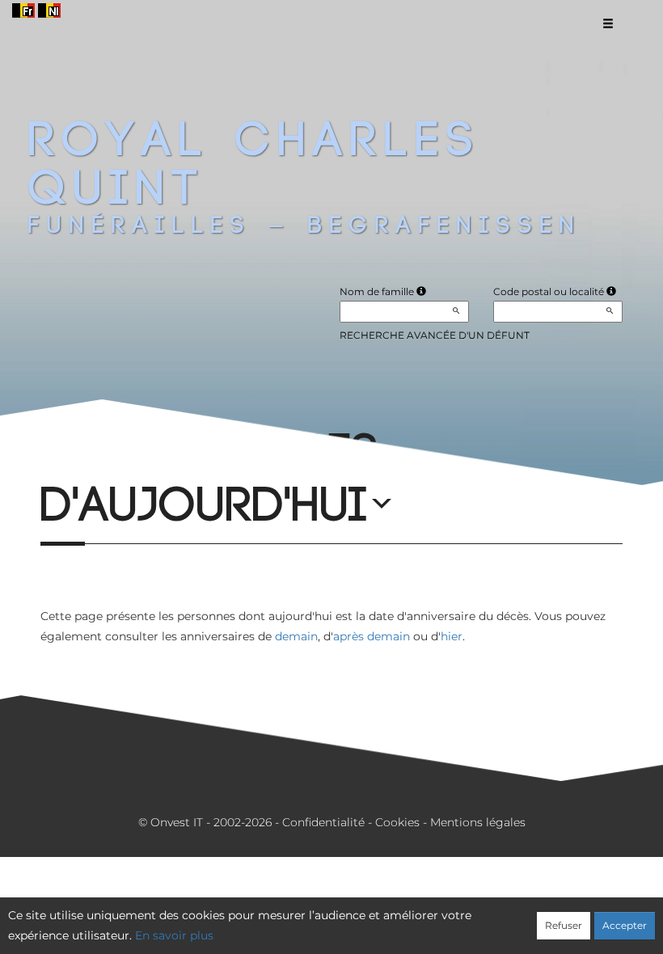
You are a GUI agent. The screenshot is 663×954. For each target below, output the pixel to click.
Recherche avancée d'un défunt (435, 335)
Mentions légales (478, 822)
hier (451, 636)
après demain (371, 636)
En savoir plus (174, 935)
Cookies (397, 822)
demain (296, 636)
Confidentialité (323, 822)
